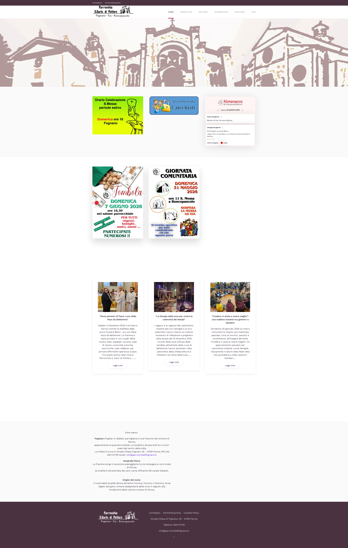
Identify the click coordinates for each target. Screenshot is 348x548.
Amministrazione (113, 3)
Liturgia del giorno (230, 135)
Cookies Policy (191, 513)
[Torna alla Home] (112, 12)
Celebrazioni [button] (221, 12)
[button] (174, 537)
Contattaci (97, 3)
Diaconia (203, 12)
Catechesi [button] (239, 12)
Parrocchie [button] (186, 12)
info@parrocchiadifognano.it (141, 455)
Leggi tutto (118, 365)
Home (171, 12)
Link (253, 12)
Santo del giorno (230, 118)
